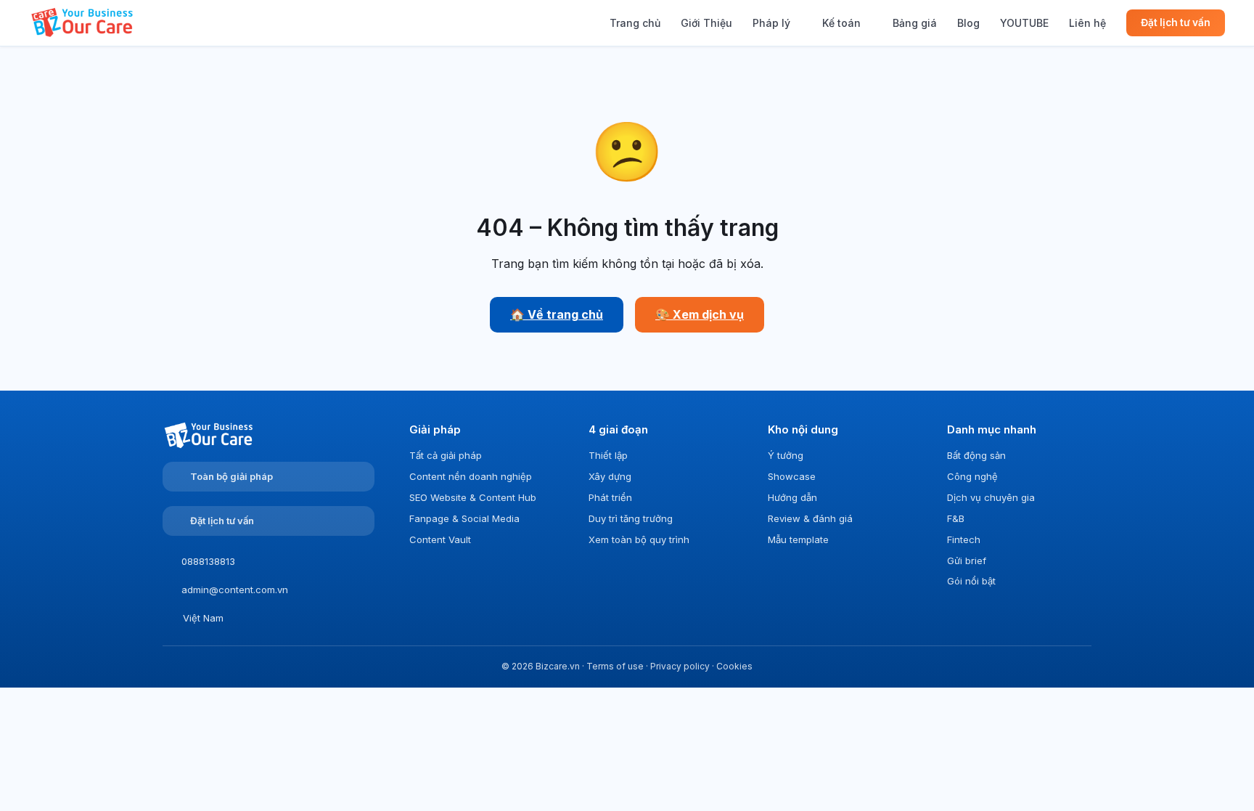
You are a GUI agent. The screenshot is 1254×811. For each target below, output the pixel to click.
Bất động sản (976, 455)
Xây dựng (610, 476)
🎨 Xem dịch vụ (699, 314)
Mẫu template (798, 539)
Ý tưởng (785, 455)
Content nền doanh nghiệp (470, 476)
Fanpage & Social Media (464, 518)
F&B (955, 518)
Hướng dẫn (792, 497)
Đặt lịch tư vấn (1175, 22)
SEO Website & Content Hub (472, 497)
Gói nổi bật (971, 581)
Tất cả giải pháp (445, 455)
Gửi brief (966, 560)
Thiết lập (608, 455)
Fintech (963, 539)
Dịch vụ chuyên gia (991, 497)
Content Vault (440, 539)
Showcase (792, 476)
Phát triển (610, 497)
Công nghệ (972, 476)
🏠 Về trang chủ (556, 314)
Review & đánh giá (810, 518)
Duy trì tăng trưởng (631, 518)
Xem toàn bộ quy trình (639, 539)
